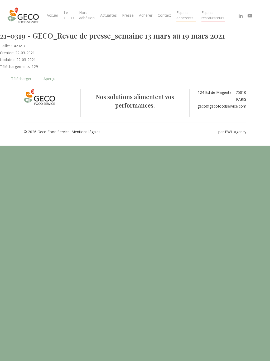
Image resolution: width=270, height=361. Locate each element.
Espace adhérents (185, 15)
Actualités (108, 15)
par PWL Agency (232, 131)
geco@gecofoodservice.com (221, 106)
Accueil (53, 15)
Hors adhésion (87, 15)
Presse (128, 15)
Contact (164, 15)
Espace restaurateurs (212, 15)
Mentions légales (85, 131)
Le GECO (69, 15)
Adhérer (145, 15)
